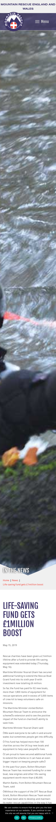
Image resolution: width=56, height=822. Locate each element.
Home (6, 580)
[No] (52, 813)
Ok (17, 818)
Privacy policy (35, 818)
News (15, 580)
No (23, 818)
